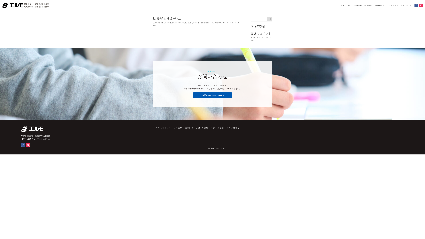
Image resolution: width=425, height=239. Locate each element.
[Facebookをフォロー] (416, 5)
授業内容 (368, 5)
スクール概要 (392, 5)
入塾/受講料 (379, 5)
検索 (269, 19)
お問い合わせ (406, 5)
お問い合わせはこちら (212, 95)
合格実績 (358, 5)
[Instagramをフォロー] (421, 5)
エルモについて (345, 5)
